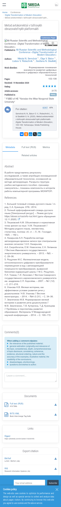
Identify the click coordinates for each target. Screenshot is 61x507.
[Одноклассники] (26, 134)
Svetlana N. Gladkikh (46, 61)
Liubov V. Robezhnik (22, 61)
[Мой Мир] (30, 134)
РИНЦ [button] (53, 94)
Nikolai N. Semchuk (27, 58)
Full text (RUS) (29, 147)
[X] (35, 134)
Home (5, 12)
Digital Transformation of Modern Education (23, 15)
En (56, 5)
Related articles (29, 155)
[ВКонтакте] (22, 134)
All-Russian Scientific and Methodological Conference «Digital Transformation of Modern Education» (36, 52)
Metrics (46, 147)
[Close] (56, 489)
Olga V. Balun (47, 58)
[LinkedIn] (39, 134)
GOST (45, 107)
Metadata (10, 147)
